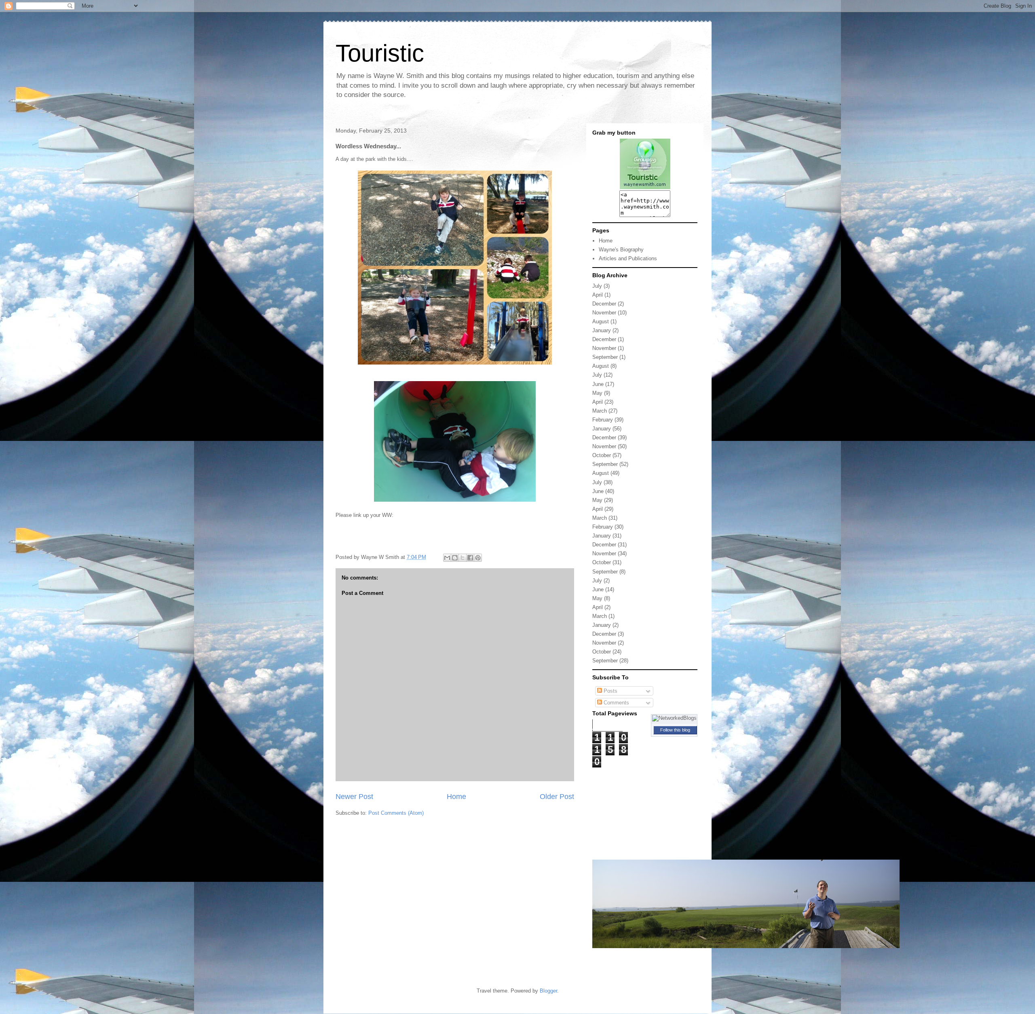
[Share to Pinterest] (478, 558)
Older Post (557, 797)
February (602, 420)
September (605, 357)
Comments (615, 703)
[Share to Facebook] (470, 558)
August (600, 321)
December (604, 304)
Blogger (548, 991)
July (597, 286)
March (599, 411)
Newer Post (354, 797)
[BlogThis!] (455, 558)
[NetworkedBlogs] (674, 718)
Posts (609, 691)
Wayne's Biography (621, 250)
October (601, 455)
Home (456, 797)
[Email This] (447, 558)
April (597, 295)
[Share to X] (462, 558)
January (601, 330)
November (604, 313)
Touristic (380, 53)
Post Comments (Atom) (396, 813)
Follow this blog (675, 729)
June (598, 384)
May (597, 393)
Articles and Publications (628, 258)
